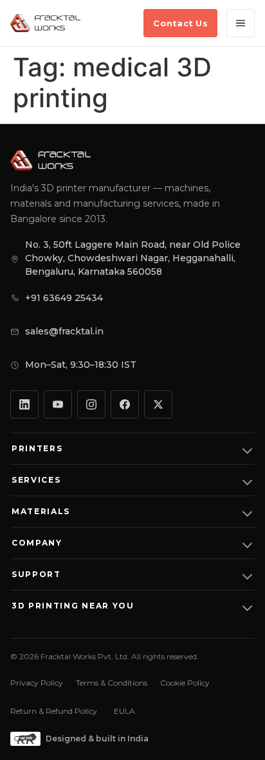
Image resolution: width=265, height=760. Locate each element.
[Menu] (240, 23)
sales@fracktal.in (64, 331)
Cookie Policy (185, 682)
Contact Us (180, 23)
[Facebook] (125, 404)
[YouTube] (58, 404)
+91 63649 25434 (64, 298)
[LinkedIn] (24, 404)
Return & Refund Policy (53, 711)
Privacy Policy (36, 682)
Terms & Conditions (111, 682)
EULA (124, 711)
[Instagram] (91, 404)
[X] (158, 404)
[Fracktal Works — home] (45, 23)
